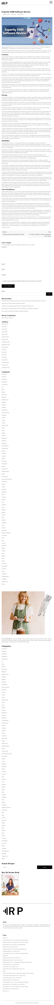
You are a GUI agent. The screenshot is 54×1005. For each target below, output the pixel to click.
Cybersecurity (5, 425)
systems (44, 223)
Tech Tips (4, 563)
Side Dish (4, 545)
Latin (3, 502)
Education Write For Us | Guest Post (11, 958)
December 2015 (6, 367)
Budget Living (5, 399)
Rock (3, 538)
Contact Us (5, 955)
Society (3, 550)
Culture (3, 423)
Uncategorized (5, 576)
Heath (8, 227)
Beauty (3, 392)
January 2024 (5, 339)
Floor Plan (4, 461)
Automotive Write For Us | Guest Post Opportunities (15, 940)
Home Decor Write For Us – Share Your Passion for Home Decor (18, 973)
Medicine (4, 510)
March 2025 (4, 331)
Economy (4, 440)
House (3, 487)
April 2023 (4, 357)
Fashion (3, 451)
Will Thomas (20, 14)
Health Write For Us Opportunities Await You (13, 969)
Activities (4, 376)
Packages (4, 522)
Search (3, 291)
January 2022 (5, 365)
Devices (4, 435)
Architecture (5, 384)
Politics (3, 528)
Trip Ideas (4, 574)
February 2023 (5, 362)
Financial (4, 456)
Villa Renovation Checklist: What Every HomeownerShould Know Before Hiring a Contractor (24, 301)
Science (3, 543)
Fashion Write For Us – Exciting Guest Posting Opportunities (17, 962)
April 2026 (4, 326)
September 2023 (6, 344)
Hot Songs (4, 481)
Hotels (3, 484)
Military (3, 512)
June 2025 (4, 329)
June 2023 (4, 352)
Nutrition (4, 520)
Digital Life (4, 438)
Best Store (4, 394)
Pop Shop (4, 530)
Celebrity (4, 407)
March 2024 (4, 334)
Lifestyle (4, 504)
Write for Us (6, 991)
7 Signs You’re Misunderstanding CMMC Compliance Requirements (17, 306)
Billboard (4, 397)
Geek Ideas (4, 463)
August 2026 (5, 324)
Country (3, 417)
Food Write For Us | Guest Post (10, 966)
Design (3, 433)
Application (4, 382)
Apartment (4, 379)
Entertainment (5, 446)
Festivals (4, 453)
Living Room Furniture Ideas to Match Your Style (13, 303)
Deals (3, 430)
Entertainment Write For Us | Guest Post (12, 960)
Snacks (3, 548)
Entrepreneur (5, 448)
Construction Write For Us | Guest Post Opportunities (15, 953)
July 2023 (4, 349)
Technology (4, 566)
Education (4, 443)
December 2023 (6, 342)
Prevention (4, 535)
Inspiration (4, 492)
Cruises (3, 420)
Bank (3, 389)
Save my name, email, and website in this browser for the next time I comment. (23, 281)
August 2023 (5, 347)
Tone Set (4, 568)
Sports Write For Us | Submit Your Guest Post (14, 984)
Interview (4, 497)
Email (3, 269)
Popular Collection (6, 533)
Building (4, 402)
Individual (4, 489)
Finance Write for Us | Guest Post (11, 964)
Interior (3, 494)
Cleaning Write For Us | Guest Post (11, 951)
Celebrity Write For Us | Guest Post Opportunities (15, 949)
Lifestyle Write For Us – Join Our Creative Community (15, 982)
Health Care (5, 469)
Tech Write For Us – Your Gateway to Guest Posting (15, 986)
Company (4, 415)
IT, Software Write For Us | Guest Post (12, 977)
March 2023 (4, 360)
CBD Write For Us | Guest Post (10, 947)
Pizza (3, 525)
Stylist (3, 561)
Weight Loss (5, 581)
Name (3, 264)
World (3, 584)
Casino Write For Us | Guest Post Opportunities (14, 944)
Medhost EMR (32, 158)
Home (4, 971)
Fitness (3, 458)
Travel (3, 571)
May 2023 (4, 355)
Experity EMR (5, 47)
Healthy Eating (5, 471)
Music (3, 517)
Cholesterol (4, 410)
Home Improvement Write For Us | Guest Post (14, 975)
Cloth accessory (5, 412)
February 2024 (5, 337)
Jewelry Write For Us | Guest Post (11, 980)
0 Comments (13, 14)
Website (4, 275)
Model (3, 515)
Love (3, 507)
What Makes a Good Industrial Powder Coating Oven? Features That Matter (20, 308)
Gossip (3, 466)
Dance (3, 428)
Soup (3, 553)
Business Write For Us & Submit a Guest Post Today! (15, 942)
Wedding (4, 579)
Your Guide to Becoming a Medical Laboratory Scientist (15, 311)
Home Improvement (7, 479)
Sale (3, 540)
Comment (4, 247)
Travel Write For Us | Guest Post (10, 988)
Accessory (4, 374)
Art (2, 387)
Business (4, 405)
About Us (5, 938)
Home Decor (5, 476)
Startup (3, 556)
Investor (4, 499)
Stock (3, 558)
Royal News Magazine (33, 1003)
